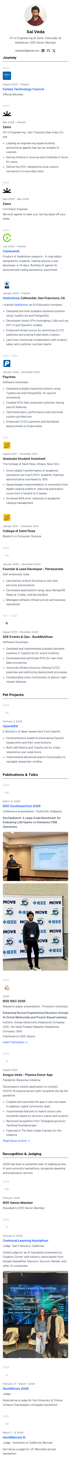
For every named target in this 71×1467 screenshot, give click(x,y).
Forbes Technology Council (23, 89)
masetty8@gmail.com (27, 50)
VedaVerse (11, 298)
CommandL (11, 251)
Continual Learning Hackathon (25, 1241)
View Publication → (15, 1042)
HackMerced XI (14, 1437)
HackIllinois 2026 (16, 1389)
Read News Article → (16, 1141)
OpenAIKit (10, 726)
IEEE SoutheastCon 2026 (21, 806)
